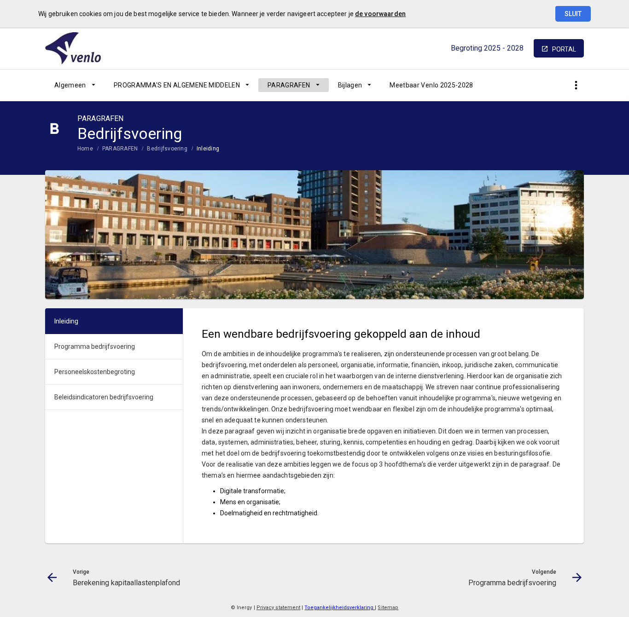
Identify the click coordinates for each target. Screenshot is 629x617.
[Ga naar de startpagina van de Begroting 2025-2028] (79, 48)
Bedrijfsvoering (167, 148)
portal (564, 49)
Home (85, 148)
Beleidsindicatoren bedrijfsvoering (103, 397)
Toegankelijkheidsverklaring (339, 608)
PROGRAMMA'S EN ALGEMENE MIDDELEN (177, 85)
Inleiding (208, 148)
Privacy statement (278, 608)
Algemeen (70, 85)
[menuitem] (75, 85)
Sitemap (388, 608)
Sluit (573, 13)
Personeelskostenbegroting (94, 371)
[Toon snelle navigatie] (576, 85)
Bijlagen (350, 85)
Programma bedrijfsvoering (94, 346)
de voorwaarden (380, 13)
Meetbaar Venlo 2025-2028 (431, 85)
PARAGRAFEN (289, 85)
